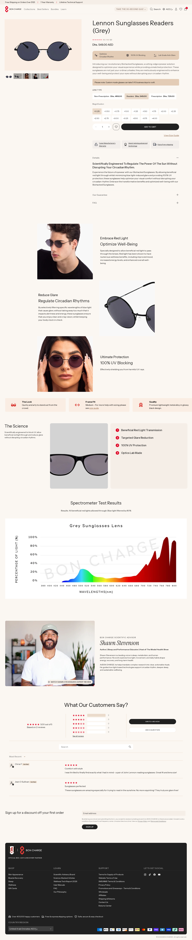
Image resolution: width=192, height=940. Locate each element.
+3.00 (116, 118)
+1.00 (126, 111)
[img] (123, 765)
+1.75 (154, 111)
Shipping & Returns (107, 899)
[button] (29, 9)
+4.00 (154, 118)
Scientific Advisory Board (64, 874)
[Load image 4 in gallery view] (35, 76)
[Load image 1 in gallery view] (9, 76)
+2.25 (173, 111)
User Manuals (59, 885)
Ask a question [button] (152, 730)
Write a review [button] (152, 721)
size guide (94, 408)
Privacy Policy (142, 821)
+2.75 (106, 118)
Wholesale (103, 892)
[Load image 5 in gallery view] (44, 76)
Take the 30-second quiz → (131, 9)
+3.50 (135, 118)
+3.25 (125, 118)
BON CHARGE (167, 937)
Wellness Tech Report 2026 (65, 881)
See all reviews (78, 736)
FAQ (55, 888)
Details (95, 157)
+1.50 (145, 111)
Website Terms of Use (108, 878)
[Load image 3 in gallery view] (26, 76)
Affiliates (102, 895)
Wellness (12, 885)
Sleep (10, 881)
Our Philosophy (60, 892)
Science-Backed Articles (64, 878)
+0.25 (97, 111)
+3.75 (145, 118)
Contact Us (103, 902)
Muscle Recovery (15, 878)
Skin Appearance (15, 874)
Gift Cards (12, 888)
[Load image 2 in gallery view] (17, 76)
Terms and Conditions (158, 821)
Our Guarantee (99, 195)
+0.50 (107, 111)
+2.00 (163, 111)
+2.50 (96, 118)
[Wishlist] (180, 9)
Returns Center (105, 906)
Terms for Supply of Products (111, 874)
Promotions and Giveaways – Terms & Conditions (119, 888)
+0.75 (116, 111)
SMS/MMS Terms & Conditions (111, 881)
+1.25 (136, 111)
